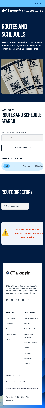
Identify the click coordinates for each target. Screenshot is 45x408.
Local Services (10, 318)
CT (9, 324)
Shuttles (9, 339)
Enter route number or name (14, 131)
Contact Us (27, 363)
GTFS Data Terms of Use (14, 376)
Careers (26, 348)
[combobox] (23, 137)
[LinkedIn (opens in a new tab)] (12, 299)
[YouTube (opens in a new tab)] (23, 299)
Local (15, 166)
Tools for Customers (30, 342)
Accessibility (28, 358)
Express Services (11, 329)
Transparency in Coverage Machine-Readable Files (22, 388)
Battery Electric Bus (30, 329)
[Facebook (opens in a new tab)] (17, 299)
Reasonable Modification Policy (16, 382)
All (7, 166)
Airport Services (11, 334)
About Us (27, 324)
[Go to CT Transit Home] (11, 10)
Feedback (27, 353)
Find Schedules (20, 147)
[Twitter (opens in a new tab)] (7, 299)
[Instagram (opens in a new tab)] (28, 299)
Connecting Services (31, 318)
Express (26, 166)
